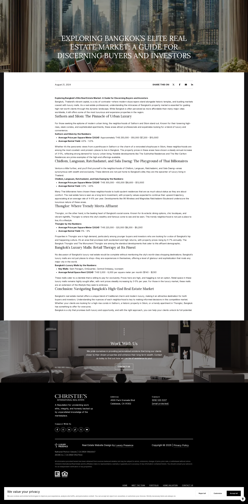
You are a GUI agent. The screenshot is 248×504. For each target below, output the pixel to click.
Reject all (202, 493)
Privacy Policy (181, 445)
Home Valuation (170, 485)
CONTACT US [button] (124, 367)
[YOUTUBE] (87, 429)
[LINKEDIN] (69, 429)
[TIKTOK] (75, 429)
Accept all (234, 493)
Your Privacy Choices (124, 501)
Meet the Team (138, 485)
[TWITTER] (81, 429)
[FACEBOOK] (57, 429)
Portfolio (154, 485)
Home (124, 485)
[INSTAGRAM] (63, 429)
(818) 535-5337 (159, 400)
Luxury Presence (124, 445)
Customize (218, 493)
